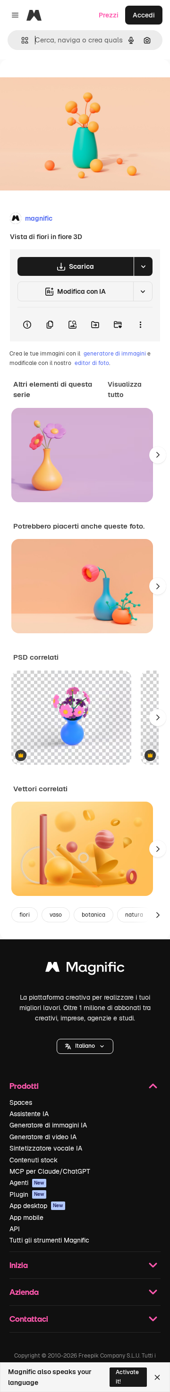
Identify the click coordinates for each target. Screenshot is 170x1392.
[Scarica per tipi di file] (143, 266)
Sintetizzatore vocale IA (45, 1148)
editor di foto (92, 363)
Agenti (26, 1182)
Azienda (24, 1292)
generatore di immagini (115, 353)
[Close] (157, 1377)
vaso (56, 915)
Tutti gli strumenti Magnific (49, 1240)
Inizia (18, 1265)
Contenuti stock (33, 1160)
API (14, 1229)
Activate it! (127, 1376)
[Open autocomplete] (21, 40)
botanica (93, 915)
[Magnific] (85, 969)
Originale (62, 80)
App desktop (36, 1205)
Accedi (144, 15)
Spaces (20, 1102)
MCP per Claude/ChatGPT (49, 1171)
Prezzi (109, 15)
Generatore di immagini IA (48, 1125)
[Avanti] (157, 455)
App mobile (26, 1217)
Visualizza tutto (125, 389)
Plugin (26, 1194)
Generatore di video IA (42, 1137)
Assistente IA (29, 1114)
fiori (24, 915)
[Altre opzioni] (140, 324)
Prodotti (24, 1086)
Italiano (85, 1046)
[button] (85, 1046)
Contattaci (28, 1319)
